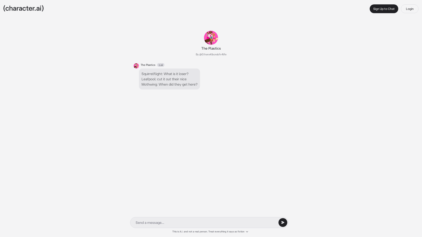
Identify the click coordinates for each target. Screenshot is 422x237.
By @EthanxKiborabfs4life (211, 54)
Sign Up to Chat (384, 9)
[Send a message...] (282, 222)
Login (410, 9)
